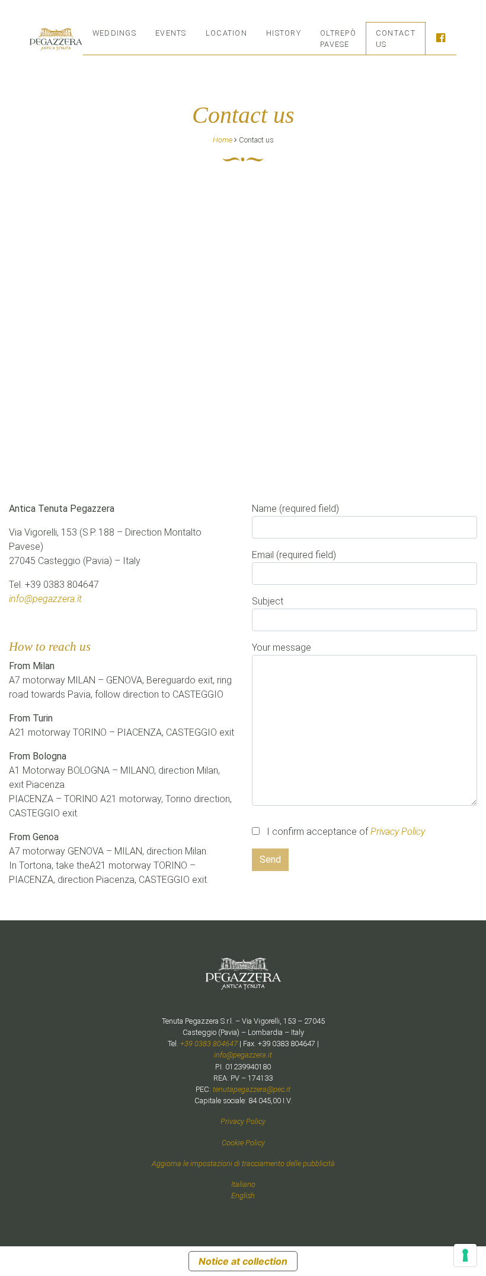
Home (222, 139)
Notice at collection (243, 1261)
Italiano (243, 1184)
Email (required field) (294, 555)
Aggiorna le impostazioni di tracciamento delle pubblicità (243, 1163)
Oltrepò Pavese (338, 39)
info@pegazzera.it (45, 598)
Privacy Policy (397, 831)
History (283, 33)
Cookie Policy (243, 1142)
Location (226, 33)
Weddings (114, 33)
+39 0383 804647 (209, 1043)
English (243, 1195)
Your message (281, 647)
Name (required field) (295, 508)
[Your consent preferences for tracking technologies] (465, 1255)
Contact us (395, 39)
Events (171, 33)
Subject (267, 601)
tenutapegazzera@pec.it (251, 1089)
